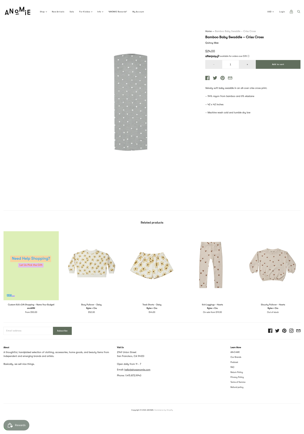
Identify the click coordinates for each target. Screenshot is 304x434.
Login (282, 12)
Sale (72, 12)
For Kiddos (84, 12)
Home (208, 31)
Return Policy (236, 372)
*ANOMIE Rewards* (117, 12)
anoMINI (31, 308)
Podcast (234, 362)
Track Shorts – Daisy (152, 304)
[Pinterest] (284, 331)
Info (99, 12)
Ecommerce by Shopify (163, 410)
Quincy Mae (211, 42)
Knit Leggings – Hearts (212, 304)
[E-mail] (298, 331)
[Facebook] (270, 331)
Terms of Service (237, 382)
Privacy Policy (237, 377)
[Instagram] (291, 331)
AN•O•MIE (235, 352)
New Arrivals (58, 12)
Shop (42, 12)
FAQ (232, 367)
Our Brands (235, 357)
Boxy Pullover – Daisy (91, 304)
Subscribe (62, 331)
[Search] (298, 12)
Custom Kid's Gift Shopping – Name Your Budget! (31, 304)
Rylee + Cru (91, 308)
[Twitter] (277, 331)
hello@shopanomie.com (137, 369)
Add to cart (278, 64)
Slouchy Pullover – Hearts (273, 304)
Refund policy (236, 387)
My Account (138, 12)
